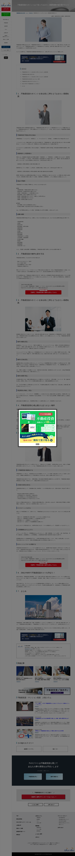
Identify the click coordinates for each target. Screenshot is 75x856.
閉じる (37, 444)
